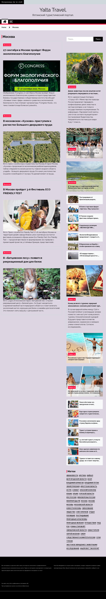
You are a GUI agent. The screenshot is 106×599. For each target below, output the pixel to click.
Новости (72, 299)
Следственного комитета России (80, 537)
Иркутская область (89, 486)
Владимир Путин (92, 483)
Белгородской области (76, 479)
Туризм (69, 541)
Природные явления (75, 523)
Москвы (69, 504)
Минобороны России (86, 497)
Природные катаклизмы (76, 519)
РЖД (99, 523)
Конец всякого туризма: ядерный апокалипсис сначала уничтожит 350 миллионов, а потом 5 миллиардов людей (84, 304)
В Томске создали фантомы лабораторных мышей (88, 217)
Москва (84, 501)
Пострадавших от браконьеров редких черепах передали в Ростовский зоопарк (87, 198)
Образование (87, 508)
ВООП (90, 479)
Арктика (82, 475)
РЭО (68, 526)
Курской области (86, 494)
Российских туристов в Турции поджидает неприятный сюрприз (84, 358)
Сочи (98, 537)
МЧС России (71, 497)
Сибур (83, 534)
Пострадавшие (82, 515)
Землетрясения (73, 486)
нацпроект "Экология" (89, 548)
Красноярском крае (88, 490)
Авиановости (72, 475)
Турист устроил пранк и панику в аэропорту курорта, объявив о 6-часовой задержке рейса (89, 432)
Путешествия (90, 523)
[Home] (5, 21)
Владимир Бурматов (75, 483)
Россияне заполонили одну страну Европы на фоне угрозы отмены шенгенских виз (89, 422)
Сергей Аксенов (73, 534)
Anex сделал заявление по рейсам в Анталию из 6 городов (89, 450)
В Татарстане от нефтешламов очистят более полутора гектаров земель (83, 187)
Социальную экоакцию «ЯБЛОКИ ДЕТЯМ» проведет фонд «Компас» (89, 227)
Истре (69, 490)
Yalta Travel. (53, 10)
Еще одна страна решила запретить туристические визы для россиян (89, 413)
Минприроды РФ (73, 501)
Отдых (92, 512)
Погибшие (70, 515)
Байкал (90, 475)
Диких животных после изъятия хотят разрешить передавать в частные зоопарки (84, 92)
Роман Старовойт (77, 526)
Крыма (69, 494)
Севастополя (93, 530)
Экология (7, 45)
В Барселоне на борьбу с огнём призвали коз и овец (89, 245)
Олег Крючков (82, 512)
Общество (70, 512)
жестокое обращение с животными (81, 545)
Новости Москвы (73, 508)
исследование (72, 548)
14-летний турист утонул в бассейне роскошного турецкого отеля (89, 441)
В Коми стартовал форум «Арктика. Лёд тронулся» (89, 208)
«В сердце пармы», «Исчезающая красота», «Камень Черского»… (88, 255)
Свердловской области (76, 530)
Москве (91, 501)
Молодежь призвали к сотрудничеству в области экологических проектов (83, 154)
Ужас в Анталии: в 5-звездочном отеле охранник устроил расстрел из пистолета (88, 403)
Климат (75, 490)
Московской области (83, 504)
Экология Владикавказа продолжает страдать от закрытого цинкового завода (89, 236)
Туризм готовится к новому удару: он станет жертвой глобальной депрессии (89, 460)
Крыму (75, 494)
